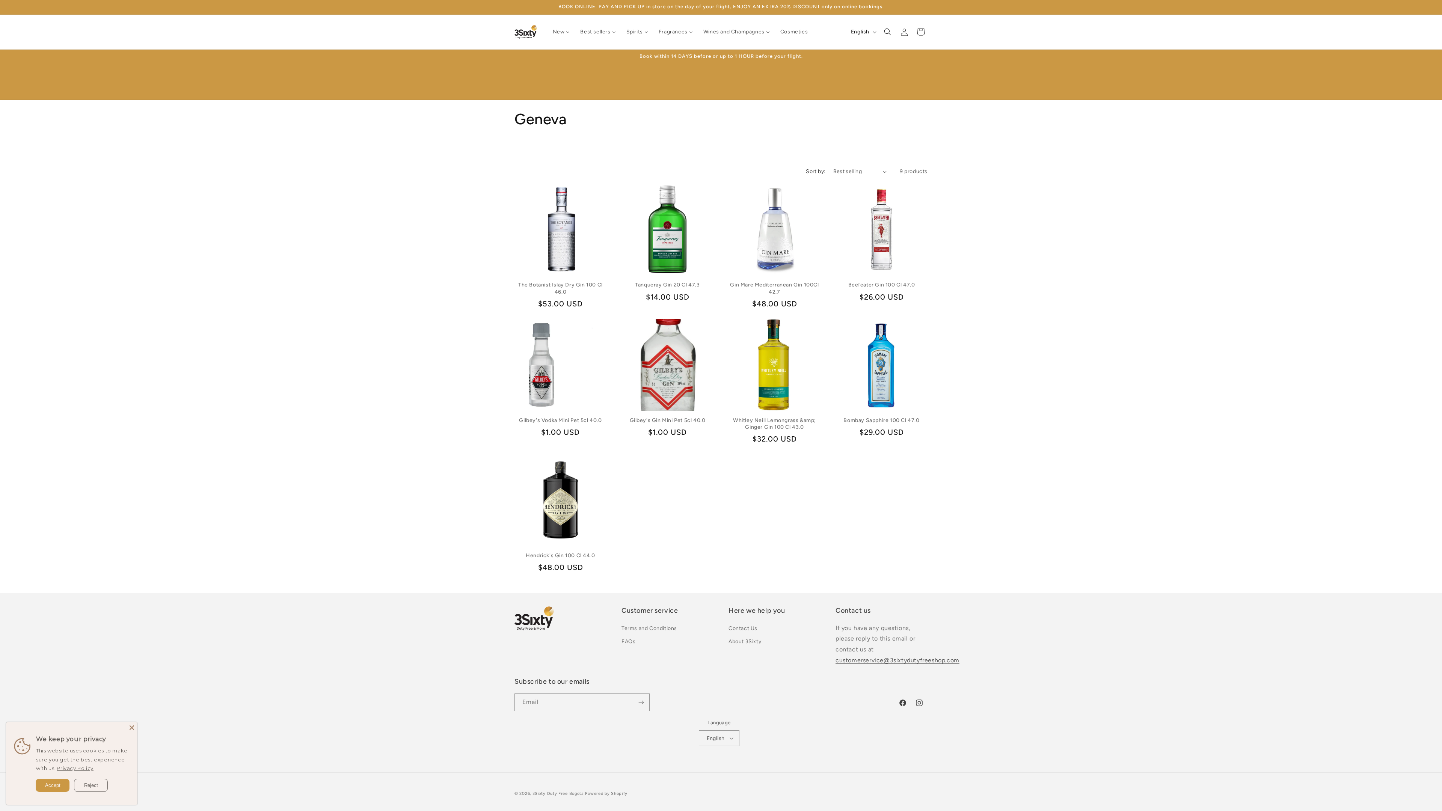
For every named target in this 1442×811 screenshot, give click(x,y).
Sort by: (815, 171)
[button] (887, 32)
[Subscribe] (641, 702)
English (716, 738)
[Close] (132, 727)
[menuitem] (561, 32)
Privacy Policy (75, 768)
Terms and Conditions (649, 628)
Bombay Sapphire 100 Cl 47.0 (881, 420)
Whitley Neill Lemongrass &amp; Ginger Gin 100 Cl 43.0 (774, 423)
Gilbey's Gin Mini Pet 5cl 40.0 (668, 420)
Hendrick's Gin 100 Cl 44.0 (560, 555)
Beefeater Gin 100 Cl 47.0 (881, 285)
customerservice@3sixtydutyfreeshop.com (897, 660)
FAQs (628, 641)
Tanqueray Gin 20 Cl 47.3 (667, 285)
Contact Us (743, 628)
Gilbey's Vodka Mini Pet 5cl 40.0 (560, 420)
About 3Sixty (745, 641)
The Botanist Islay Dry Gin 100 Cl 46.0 (560, 288)
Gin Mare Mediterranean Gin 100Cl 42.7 (774, 288)
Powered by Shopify (606, 793)
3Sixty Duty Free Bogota (558, 793)
